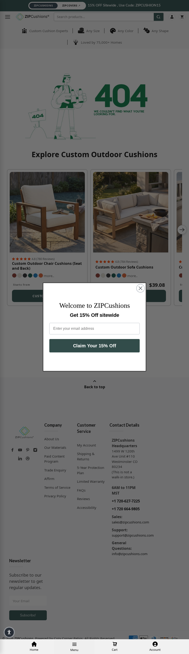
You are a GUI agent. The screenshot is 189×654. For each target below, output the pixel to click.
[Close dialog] (140, 288)
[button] (9, 632)
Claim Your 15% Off (94, 345)
